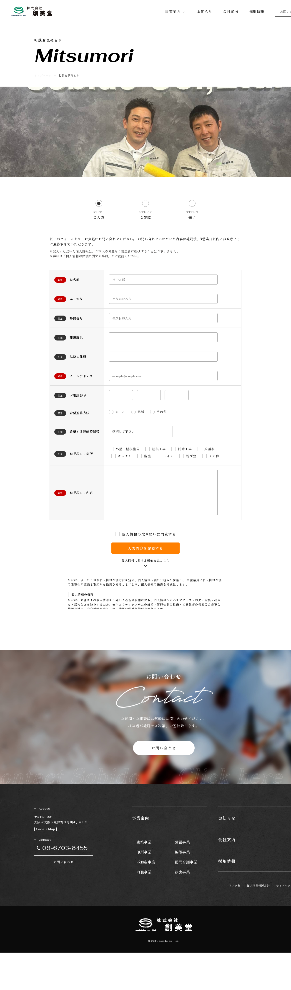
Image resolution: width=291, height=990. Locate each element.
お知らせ (227, 818)
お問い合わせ (163, 748)
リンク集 (234, 885)
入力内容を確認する (145, 548)
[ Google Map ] (45, 828)
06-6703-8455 (65, 847)
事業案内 (173, 11)
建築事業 (143, 842)
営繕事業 (182, 842)
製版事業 (182, 852)
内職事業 (143, 872)
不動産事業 (145, 862)
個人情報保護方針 (258, 885)
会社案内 (227, 839)
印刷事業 (143, 852)
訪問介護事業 (186, 862)
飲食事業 (182, 872)
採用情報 (227, 861)
